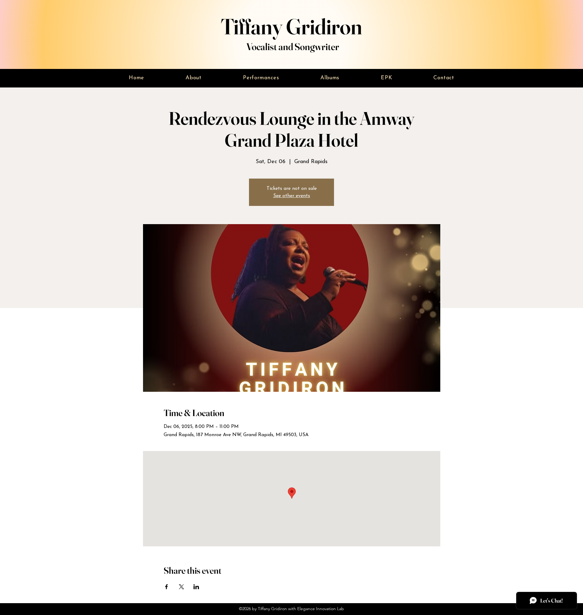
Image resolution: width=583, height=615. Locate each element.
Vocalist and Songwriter (293, 47)
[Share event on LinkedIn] (196, 586)
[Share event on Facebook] (166, 586)
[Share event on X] (181, 586)
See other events (291, 195)
